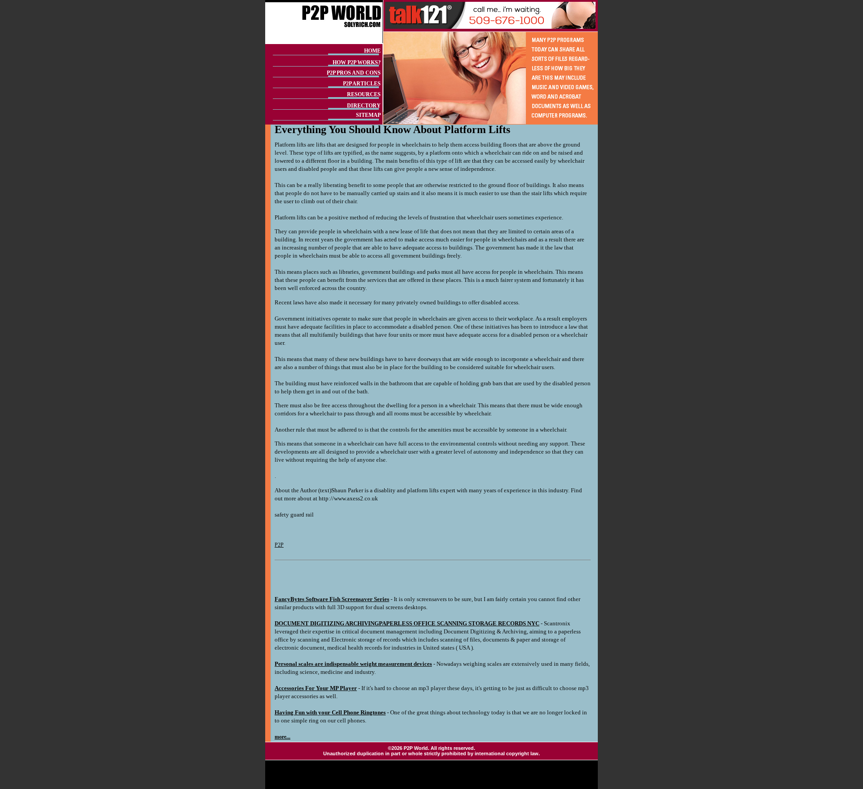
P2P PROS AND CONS (354, 73)
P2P (279, 545)
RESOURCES (364, 94)
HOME (372, 51)
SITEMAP (368, 115)
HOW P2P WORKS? (357, 62)
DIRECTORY (364, 106)
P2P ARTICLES (362, 83)
